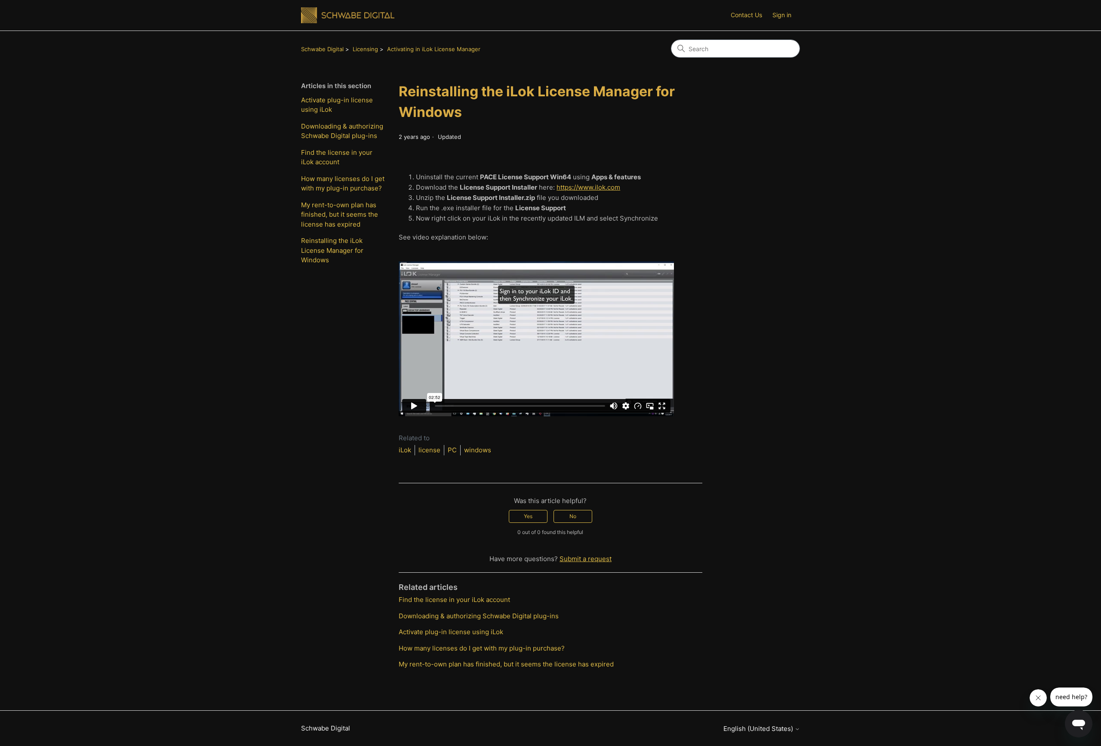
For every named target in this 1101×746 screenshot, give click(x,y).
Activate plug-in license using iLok (337, 105)
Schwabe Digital (322, 49)
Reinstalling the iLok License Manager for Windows (332, 250)
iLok (405, 450)
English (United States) (759, 728)
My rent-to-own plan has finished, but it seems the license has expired (339, 214)
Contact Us (746, 14)
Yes (528, 516)
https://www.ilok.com (588, 187)
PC (452, 450)
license (429, 450)
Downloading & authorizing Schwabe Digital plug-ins (342, 131)
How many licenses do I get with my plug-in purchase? (342, 184)
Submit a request (586, 559)
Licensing (365, 49)
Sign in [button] (781, 14)
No (572, 516)
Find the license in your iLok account (336, 157)
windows (477, 450)
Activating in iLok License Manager (433, 49)
